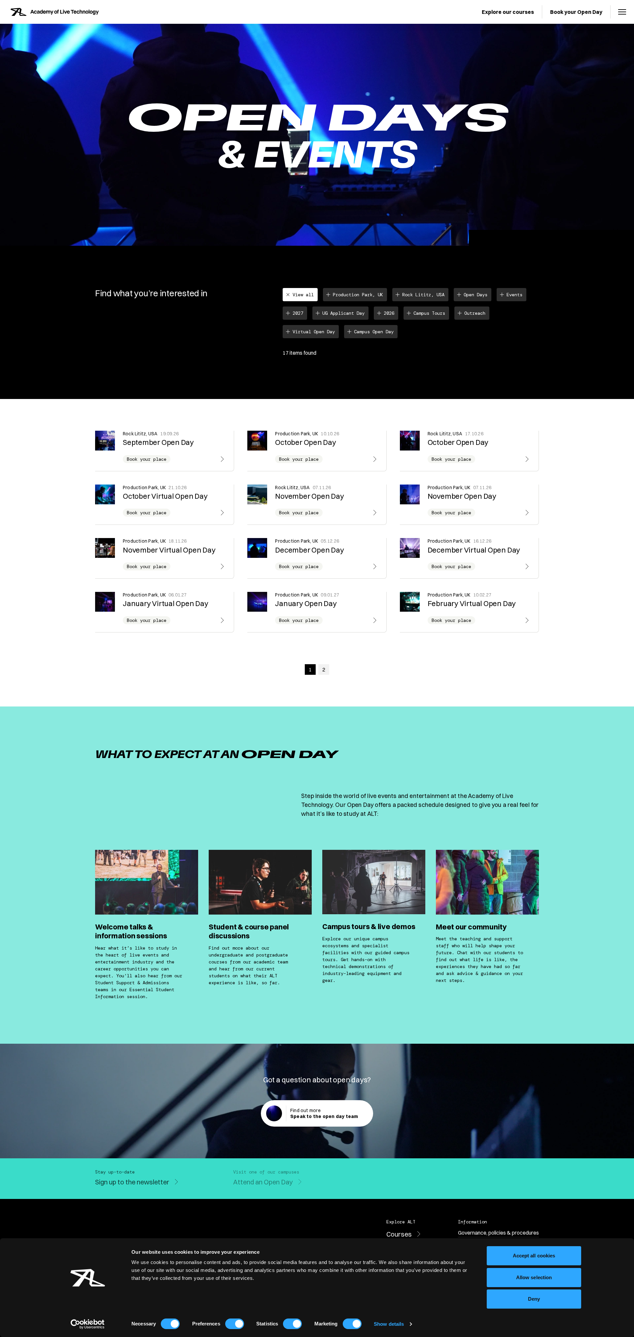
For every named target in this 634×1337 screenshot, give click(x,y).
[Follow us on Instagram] (494, 1183)
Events (514, 295)
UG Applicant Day (343, 313)
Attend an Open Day (263, 1182)
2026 (389, 313)
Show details (389, 1324)
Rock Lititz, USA (423, 295)
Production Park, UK (358, 295)
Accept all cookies (534, 1255)
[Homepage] (55, 12)
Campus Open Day (374, 332)
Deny (534, 1299)
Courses (399, 1234)
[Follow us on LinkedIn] (520, 1183)
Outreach (474, 313)
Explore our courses (508, 12)
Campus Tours (429, 313)
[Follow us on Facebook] (507, 1183)
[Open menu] (622, 12)
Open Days (475, 295)
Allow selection (534, 1277)
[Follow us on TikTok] (533, 1183)
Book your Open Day (576, 12)
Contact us (372, 1182)
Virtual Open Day (314, 332)
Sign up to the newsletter (132, 1182)
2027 (298, 313)
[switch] (234, 1324)
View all (303, 295)
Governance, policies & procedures (498, 1232)
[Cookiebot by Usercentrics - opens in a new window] (88, 1324)
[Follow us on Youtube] (481, 1183)
